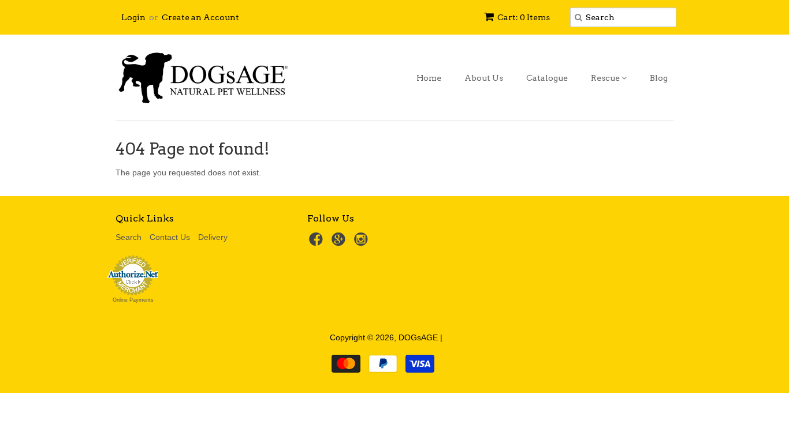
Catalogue (547, 77)
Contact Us (170, 237)
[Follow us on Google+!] (340, 242)
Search (129, 237)
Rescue (606, 77)
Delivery (213, 237)
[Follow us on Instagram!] (362, 242)
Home (428, 77)
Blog (659, 77)
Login (133, 17)
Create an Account (200, 17)
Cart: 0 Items (523, 17)
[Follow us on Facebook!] (317, 242)
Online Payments (133, 300)
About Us (483, 77)
